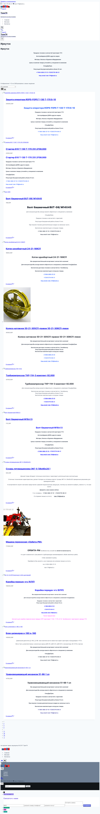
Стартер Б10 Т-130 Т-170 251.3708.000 (26, 149)
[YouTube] (7, 7)
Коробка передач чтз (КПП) (20, 581)
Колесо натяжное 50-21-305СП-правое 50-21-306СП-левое (37, 328)
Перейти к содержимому (8, 1)
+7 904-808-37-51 (49, 274)
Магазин (6, 22)
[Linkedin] (5, 7)
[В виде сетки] (2, 89)
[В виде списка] (5, 89)
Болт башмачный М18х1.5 (19, 419)
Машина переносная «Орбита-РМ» (24, 542)
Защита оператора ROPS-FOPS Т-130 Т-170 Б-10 (31, 99)
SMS (5, 809)
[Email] (9, 7)
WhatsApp (7, 807)
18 (4, 733)
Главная (6, 20)
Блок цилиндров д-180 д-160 (21, 633)
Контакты (7, 24)
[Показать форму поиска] (2, 27)
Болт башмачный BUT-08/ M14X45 (24, 198)
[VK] (2, 7)
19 (4, 735)
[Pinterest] (4, 7)
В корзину (9, 138)
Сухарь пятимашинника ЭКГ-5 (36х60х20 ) (28, 469)
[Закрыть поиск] (2, 783)
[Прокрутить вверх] (2, 761)
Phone (5, 811)
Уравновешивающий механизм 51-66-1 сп (27, 674)
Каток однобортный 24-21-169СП (23, 248)
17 (4, 731)
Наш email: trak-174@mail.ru (50, 280)
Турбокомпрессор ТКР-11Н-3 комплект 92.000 (30, 375)
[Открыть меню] (2, 38)
